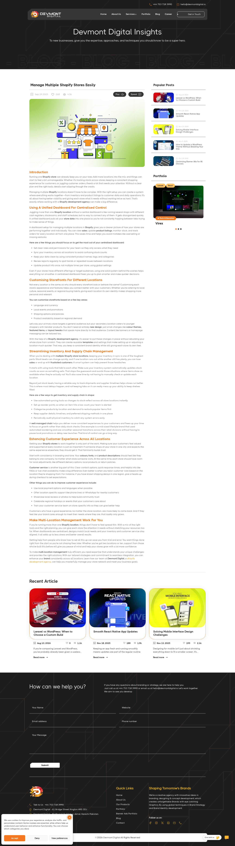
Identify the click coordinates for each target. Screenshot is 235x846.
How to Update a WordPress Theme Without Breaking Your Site (189, 146)
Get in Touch (194, 14)
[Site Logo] (36, 791)
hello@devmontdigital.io (193, 4)
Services (130, 14)
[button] (69, 817)
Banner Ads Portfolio (126, 813)
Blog (157, 14)
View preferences (60, 838)
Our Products (123, 804)
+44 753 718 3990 (163, 4)
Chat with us (209, 837)
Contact (120, 823)
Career (168, 14)
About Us (116, 14)
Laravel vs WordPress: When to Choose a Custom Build (188, 99)
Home (103, 14)
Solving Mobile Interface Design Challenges (187, 131)
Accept (14, 838)
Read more (39, 657)
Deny (37, 838)
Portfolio (146, 14)
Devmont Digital (111, 837)
